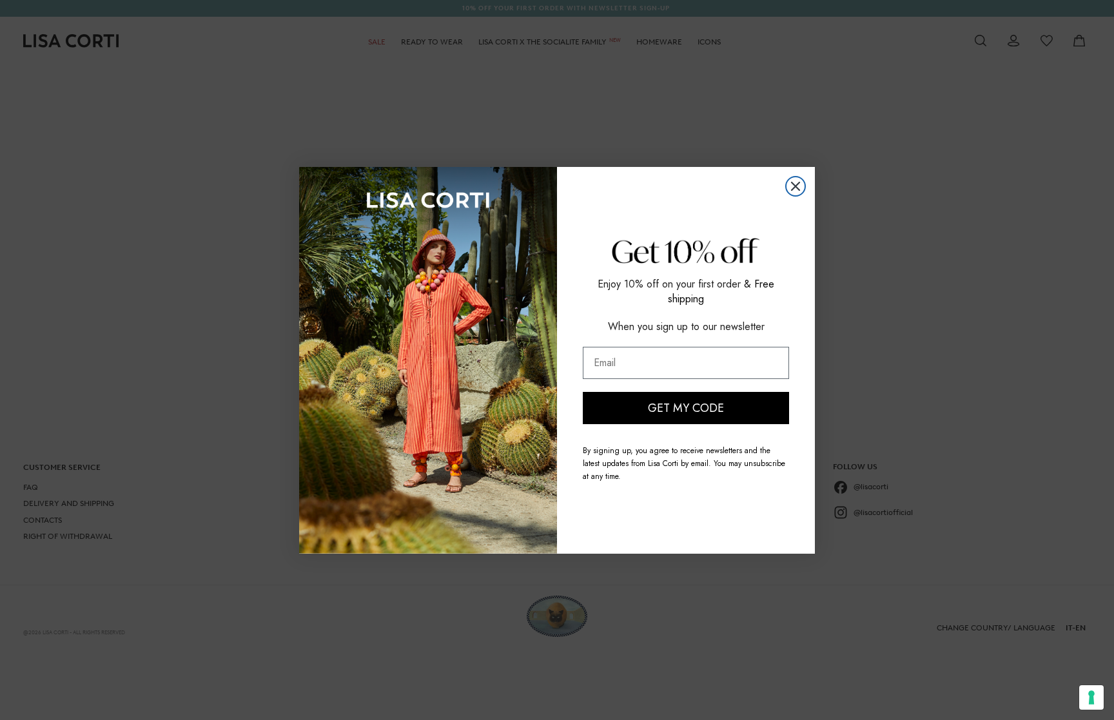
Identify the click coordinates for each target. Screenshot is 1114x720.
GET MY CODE (686, 408)
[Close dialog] (795, 186)
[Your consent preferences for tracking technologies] (1091, 697)
